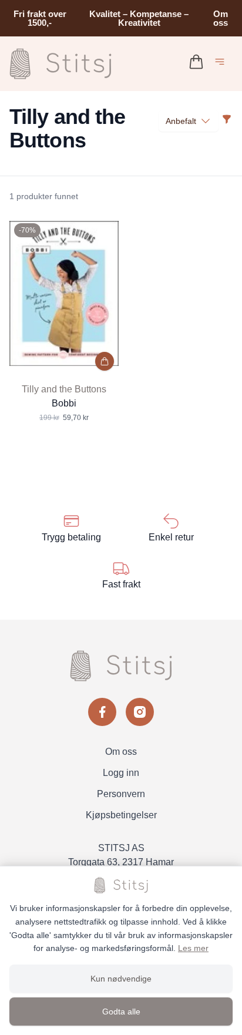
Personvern (121, 794)
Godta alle (121, 1011)
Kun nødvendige (121, 978)
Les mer (193, 948)
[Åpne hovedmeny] (222, 63)
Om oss (220, 18)
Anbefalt (181, 121)
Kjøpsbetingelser (121, 815)
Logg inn (121, 773)
